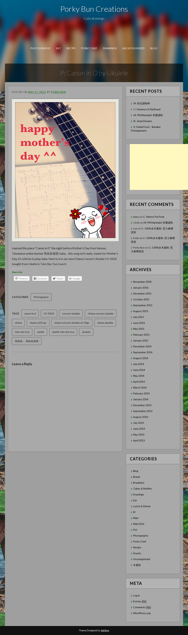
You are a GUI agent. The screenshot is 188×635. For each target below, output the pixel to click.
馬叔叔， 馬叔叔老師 (27, 341)
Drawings (110, 48)
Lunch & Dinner (142, 506)
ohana (18, 322)
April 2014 (139, 381)
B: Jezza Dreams (143, 121)
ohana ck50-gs (38, 322)
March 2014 (140, 387)
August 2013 (140, 416)
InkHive (105, 630)
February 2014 (141, 393)
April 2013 (139, 440)
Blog (153, 48)
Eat (58, 48)
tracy (136, 216)
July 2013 (138, 422)
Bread (136, 476)
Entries (140, 601)
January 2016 (140, 287)
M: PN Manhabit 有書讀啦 (148, 115)
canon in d (30, 313)
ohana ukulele (105, 322)
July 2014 (138, 364)
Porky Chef (89, 48)
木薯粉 (137, 564)
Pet (135, 529)
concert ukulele (71, 313)
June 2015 (139, 322)
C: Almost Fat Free (153, 216)
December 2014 (142, 346)
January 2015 (140, 340)
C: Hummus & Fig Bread (147, 109)
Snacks (137, 553)
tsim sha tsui (22, 331)
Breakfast (138, 482)
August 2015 (140, 311)
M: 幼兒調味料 (142, 103)
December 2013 (142, 405)
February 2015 (141, 334)
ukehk (40, 331)
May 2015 (138, 328)
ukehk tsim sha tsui (63, 331)
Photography (40, 48)
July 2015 (138, 317)
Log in (136, 595)
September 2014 (142, 352)
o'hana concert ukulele (100, 313)
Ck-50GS (49, 313)
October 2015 (141, 299)
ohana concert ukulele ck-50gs (71, 322)
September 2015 (142, 305)
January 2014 (140, 399)
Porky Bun (58, 92)
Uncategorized (133, 48)
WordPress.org (142, 613)
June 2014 (139, 369)
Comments (142, 607)
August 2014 (140, 358)
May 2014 (138, 375)
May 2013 (138, 434)
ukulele (86, 331)
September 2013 (142, 411)
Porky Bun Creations (94, 8)
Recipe (71, 48)
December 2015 (142, 293)
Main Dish (138, 523)
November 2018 (142, 281)
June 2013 (139, 428)
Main (136, 517)
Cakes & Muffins (142, 488)
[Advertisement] (159, 167)
